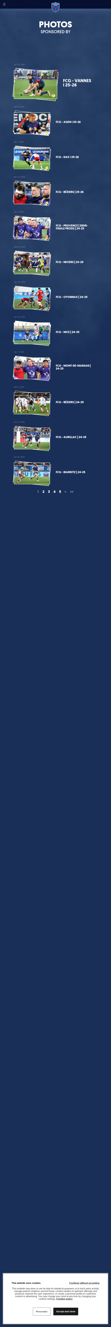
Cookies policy (64, 1299)
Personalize (41, 1311)
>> (72, 491)
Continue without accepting (84, 1283)
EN (13, 4)
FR (10, 4)
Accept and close (65, 1311)
